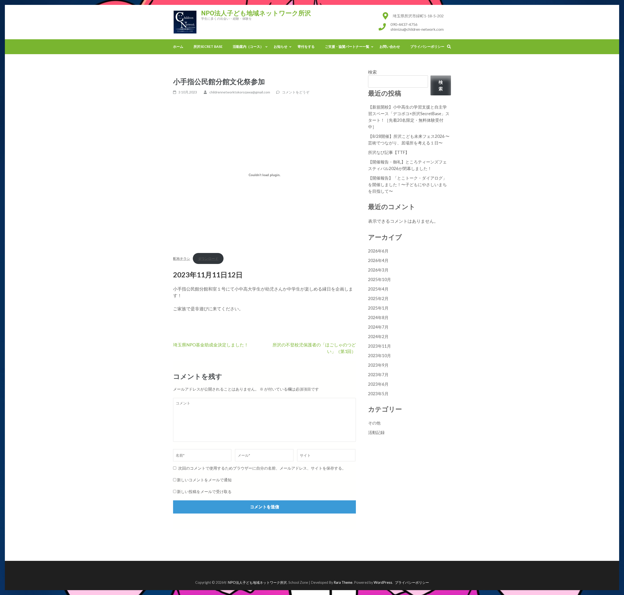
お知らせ (280, 46)
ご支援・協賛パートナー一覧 (347, 46)
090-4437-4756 (404, 24)
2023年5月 (378, 393)
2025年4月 (378, 289)
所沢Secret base (208, 46)
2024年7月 (378, 327)
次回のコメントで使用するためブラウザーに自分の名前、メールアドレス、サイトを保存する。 (262, 468)
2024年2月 (378, 336)
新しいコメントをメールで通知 (204, 479)
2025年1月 (378, 308)
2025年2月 (378, 298)
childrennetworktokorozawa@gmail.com (239, 92)
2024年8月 (378, 317)
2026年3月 (378, 269)
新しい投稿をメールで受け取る (204, 491)
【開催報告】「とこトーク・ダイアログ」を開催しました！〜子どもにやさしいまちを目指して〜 (407, 184)
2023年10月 (379, 355)
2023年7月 (378, 374)
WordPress (383, 582)
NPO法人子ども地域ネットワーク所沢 (256, 13)
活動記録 (376, 432)
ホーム (178, 46)
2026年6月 (378, 250)
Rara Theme (343, 582)
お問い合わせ (390, 46)
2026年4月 (378, 260)
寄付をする (306, 46)
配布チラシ (181, 258)
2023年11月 (379, 346)
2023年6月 (378, 384)
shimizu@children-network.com (417, 29)
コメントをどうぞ (295, 92)
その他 (374, 422)
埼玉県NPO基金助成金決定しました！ (210, 344)
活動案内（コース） (248, 46)
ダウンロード (208, 258)
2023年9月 (378, 365)
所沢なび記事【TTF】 (388, 152)
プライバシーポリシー (427, 46)
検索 (372, 72)
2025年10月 (379, 279)
